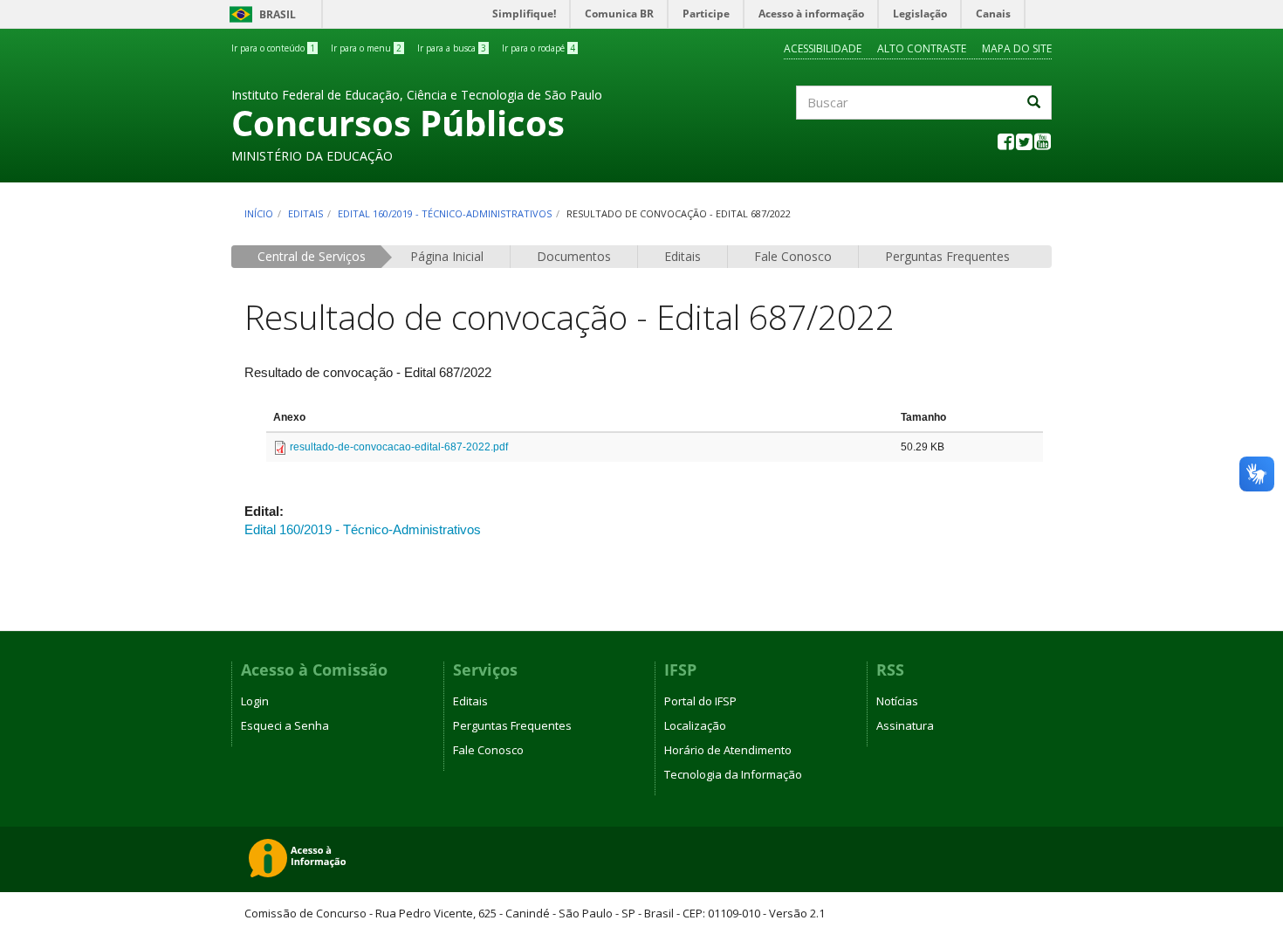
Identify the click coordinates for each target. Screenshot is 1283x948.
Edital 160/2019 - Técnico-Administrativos (445, 213)
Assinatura (905, 725)
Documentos (574, 256)
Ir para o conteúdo (273, 48)
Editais (305, 213)
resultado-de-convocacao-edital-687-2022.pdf (399, 447)
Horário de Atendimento (728, 750)
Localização (695, 725)
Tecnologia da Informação (733, 774)
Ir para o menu (366, 48)
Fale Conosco (793, 256)
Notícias (897, 701)
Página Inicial (447, 256)
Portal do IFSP (700, 701)
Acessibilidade (822, 48)
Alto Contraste (921, 48)
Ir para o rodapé (538, 48)
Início (258, 213)
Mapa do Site (1017, 48)
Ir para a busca (451, 48)
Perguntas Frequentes (947, 256)
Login (255, 701)
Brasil (259, 14)
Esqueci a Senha (285, 725)
